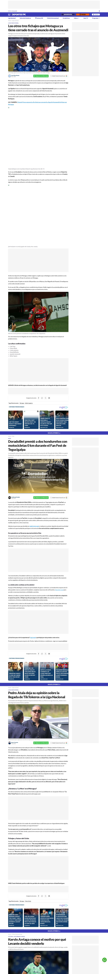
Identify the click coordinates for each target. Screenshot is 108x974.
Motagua (22, 403)
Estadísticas (66, 18)
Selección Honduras (25, 18)
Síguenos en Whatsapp (42, 76)
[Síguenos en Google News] (49, 398)
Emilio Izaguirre (29, 403)
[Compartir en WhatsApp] (42, 398)
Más (13, 436)
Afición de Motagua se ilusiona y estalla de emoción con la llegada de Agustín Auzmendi (40, 385)
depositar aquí (59, 590)
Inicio (9, 20)
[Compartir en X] (45, 398)
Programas (95, 18)
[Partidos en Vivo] (68, 14)
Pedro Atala (28, 901)
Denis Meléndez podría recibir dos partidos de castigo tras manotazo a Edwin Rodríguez (38, 883)
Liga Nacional (12, 18)
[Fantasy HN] (82, 14)
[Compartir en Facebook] (38, 398)
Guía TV (85, 18)
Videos (76, 18)
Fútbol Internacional (53, 18)
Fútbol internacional (17, 934)
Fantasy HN (39, 18)
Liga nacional (15, 20)
